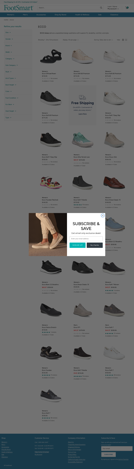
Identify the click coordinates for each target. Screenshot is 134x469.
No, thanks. (94, 245)
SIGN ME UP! (77, 245)
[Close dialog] (102, 215)
